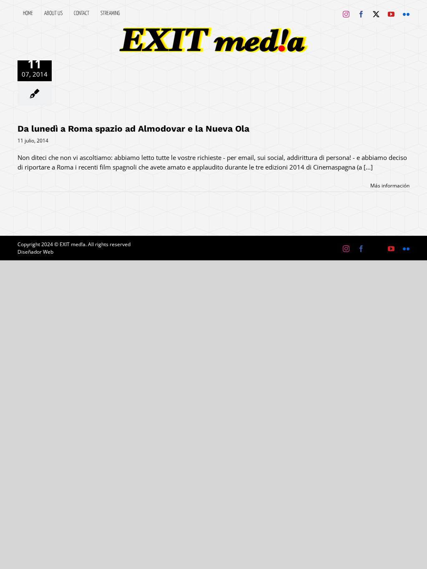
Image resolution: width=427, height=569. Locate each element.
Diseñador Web (35, 251)
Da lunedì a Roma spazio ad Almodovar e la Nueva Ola (133, 128)
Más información (389, 185)
